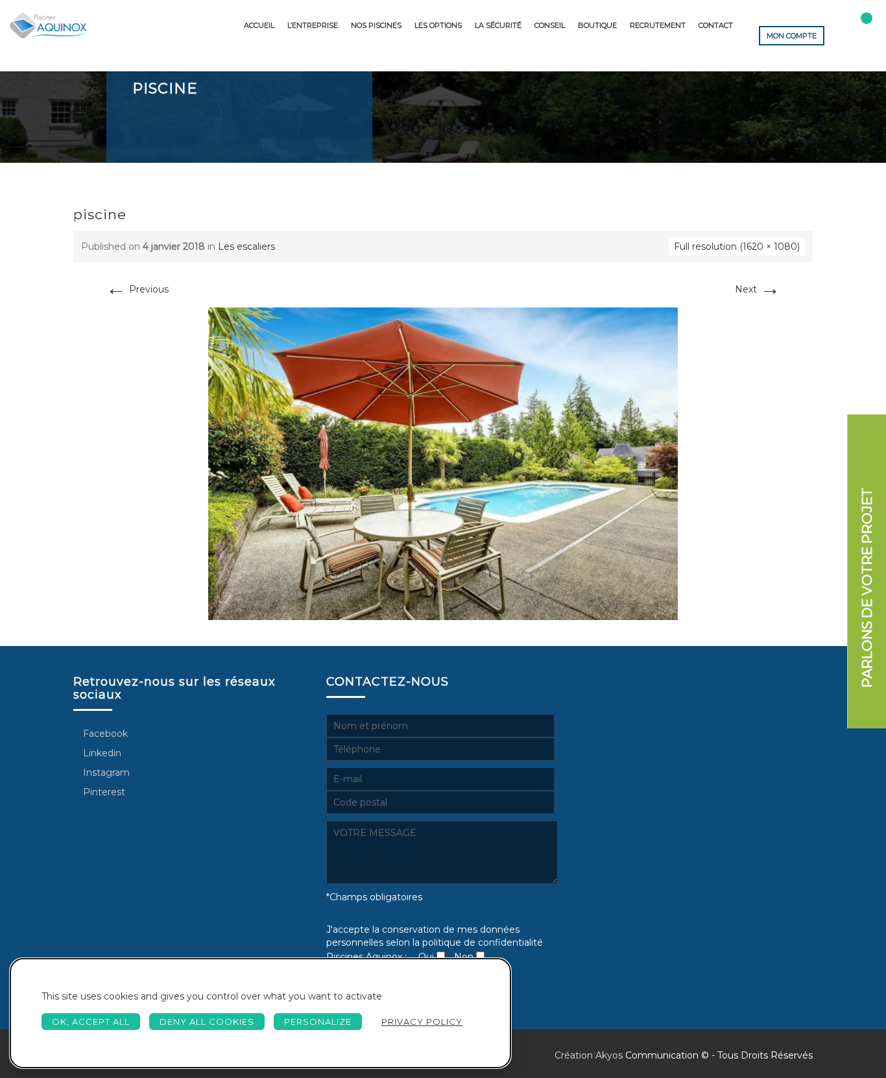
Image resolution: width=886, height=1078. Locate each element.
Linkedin (100, 753)
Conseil (549, 25)
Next (757, 289)
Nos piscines (376, 25)
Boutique (597, 25)
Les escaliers (246, 246)
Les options (438, 25)
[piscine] (443, 463)
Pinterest (102, 792)
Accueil (259, 25)
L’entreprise (312, 25)
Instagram (105, 772)
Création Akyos (589, 1055)
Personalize (318, 1021)
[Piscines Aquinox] (48, 25)
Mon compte (792, 35)
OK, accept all (91, 1021)
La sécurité (498, 25)
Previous (137, 289)
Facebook (104, 733)
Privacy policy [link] (421, 1021)
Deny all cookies (207, 1021)
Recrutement (658, 25)
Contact (716, 25)
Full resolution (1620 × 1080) (737, 246)
